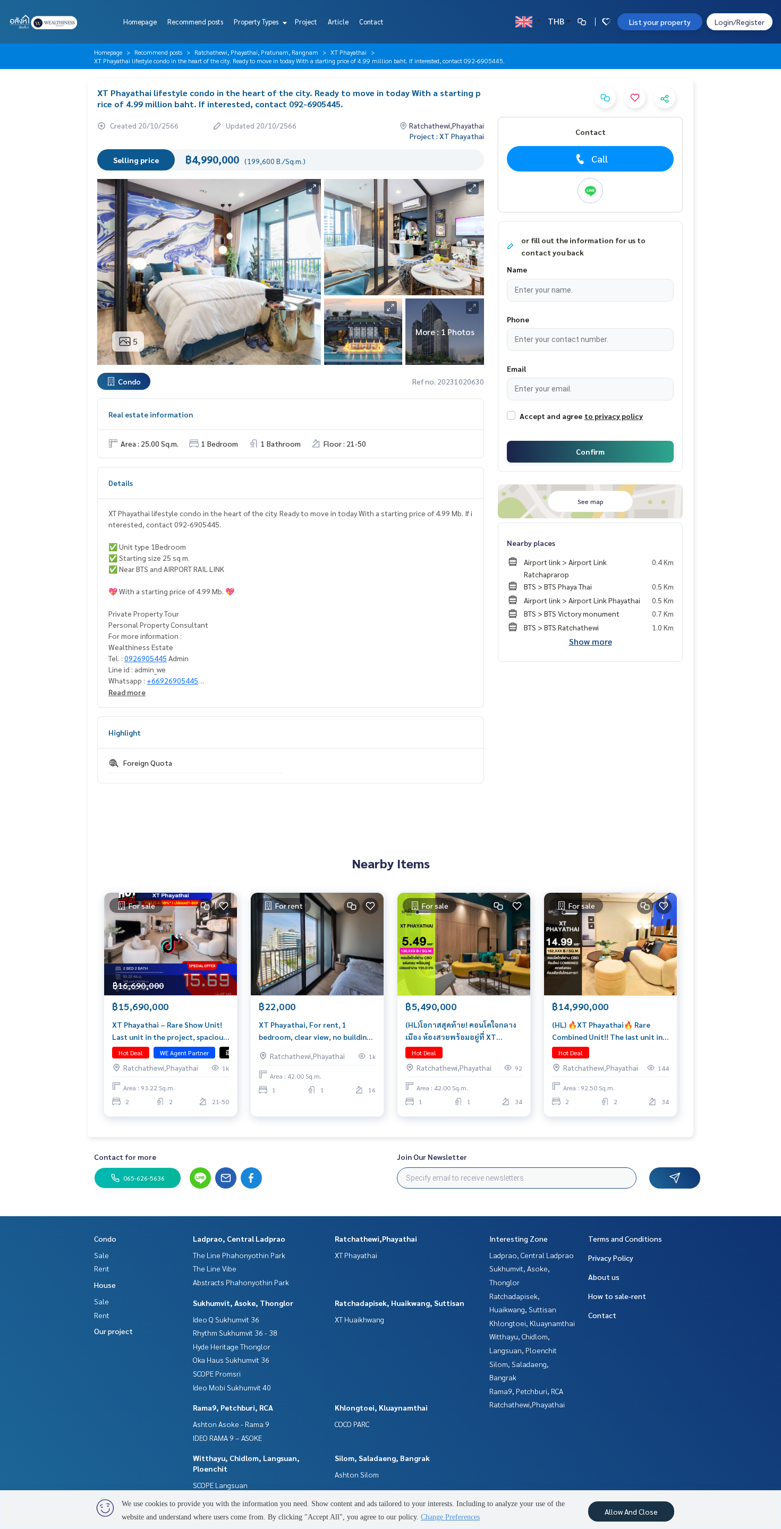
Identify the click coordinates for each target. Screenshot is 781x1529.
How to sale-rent (617, 1296)
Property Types (257, 21)
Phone (518, 319)
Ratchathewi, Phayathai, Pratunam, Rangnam (256, 52)
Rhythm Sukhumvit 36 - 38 (235, 1332)
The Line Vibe (214, 1268)
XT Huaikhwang (359, 1319)
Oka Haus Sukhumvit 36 (231, 1359)
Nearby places (531, 543)
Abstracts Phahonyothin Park (241, 1282)
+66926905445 (172, 680)
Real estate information (150, 414)
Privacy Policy (610, 1257)
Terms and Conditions (625, 1238)
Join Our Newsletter (432, 1156)
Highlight (124, 732)
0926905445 (145, 658)
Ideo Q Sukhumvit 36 (226, 1319)
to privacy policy (613, 416)
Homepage (140, 21)
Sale (101, 1255)
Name (517, 269)
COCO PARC (352, 1424)
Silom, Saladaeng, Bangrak (382, 1458)
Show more (590, 641)
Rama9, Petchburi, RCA (233, 1407)
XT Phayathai (348, 52)
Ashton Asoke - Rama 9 (231, 1424)
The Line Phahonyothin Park (239, 1255)
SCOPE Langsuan (220, 1485)
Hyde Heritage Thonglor (231, 1346)
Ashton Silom (357, 1474)
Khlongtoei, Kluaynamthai (381, 1407)
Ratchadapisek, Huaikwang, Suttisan (399, 1303)
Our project (113, 1331)
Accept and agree (551, 416)
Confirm (590, 451)
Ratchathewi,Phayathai (376, 1238)
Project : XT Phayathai (447, 136)
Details (120, 483)
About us (603, 1277)
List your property (660, 22)
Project (306, 21)
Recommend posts (195, 21)
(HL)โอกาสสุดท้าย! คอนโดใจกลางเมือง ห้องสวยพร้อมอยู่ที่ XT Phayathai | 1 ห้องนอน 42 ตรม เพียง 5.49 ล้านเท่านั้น (460, 1031)
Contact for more (125, 1156)
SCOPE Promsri (217, 1373)
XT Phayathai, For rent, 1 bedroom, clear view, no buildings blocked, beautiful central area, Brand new (316, 1031)
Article (338, 21)
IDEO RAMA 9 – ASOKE (227, 1437)
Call (599, 158)
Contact (371, 21)
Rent (101, 1268)
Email (516, 368)
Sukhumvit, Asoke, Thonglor (243, 1303)
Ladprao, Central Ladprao (239, 1238)
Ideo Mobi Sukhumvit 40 (232, 1387)
